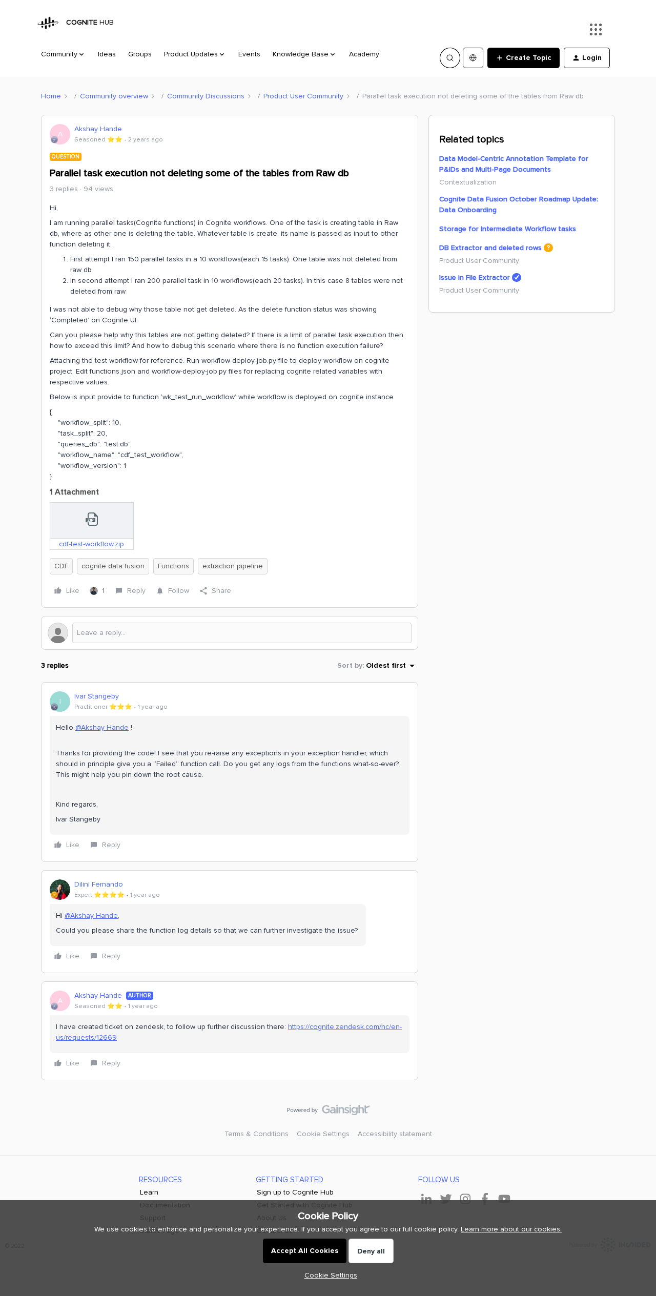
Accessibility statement (395, 1133)
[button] (523, 58)
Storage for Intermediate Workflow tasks (507, 228)
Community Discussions (205, 96)
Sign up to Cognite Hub (295, 1192)
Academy (364, 54)
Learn (149, 1192)
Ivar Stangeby (96, 696)
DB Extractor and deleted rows (490, 247)
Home (51, 96)
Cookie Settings (323, 1133)
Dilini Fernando (98, 884)
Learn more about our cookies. (511, 1229)
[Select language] (473, 58)
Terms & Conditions (256, 1133)
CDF (61, 566)
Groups (140, 54)
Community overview (114, 96)
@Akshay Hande (102, 727)
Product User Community (303, 96)
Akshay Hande (98, 129)
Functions (173, 566)
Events (249, 54)
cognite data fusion (113, 566)
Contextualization (468, 182)
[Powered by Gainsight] (328, 1112)
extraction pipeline (232, 566)
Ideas (107, 54)
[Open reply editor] (230, 632)
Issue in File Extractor (474, 277)
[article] (229, 772)
